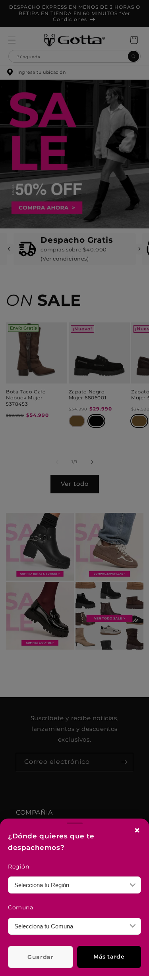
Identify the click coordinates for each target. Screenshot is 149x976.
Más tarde (108, 956)
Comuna (20, 907)
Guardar (40, 957)
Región (18, 866)
